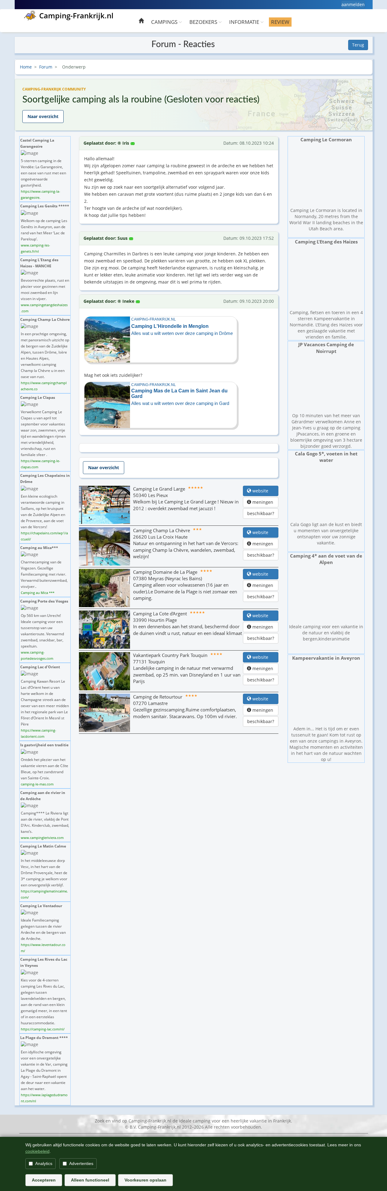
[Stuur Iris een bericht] (132, 141)
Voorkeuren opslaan (145, 1180)
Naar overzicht (43, 116)
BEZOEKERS (203, 21)
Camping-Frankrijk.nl (76, 15)
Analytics (43, 1163)
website (262, 491)
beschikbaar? (260, 513)
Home (26, 67)
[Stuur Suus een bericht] (131, 236)
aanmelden (353, 4)
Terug (358, 45)
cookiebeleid (37, 1151)
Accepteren (44, 1180)
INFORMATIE (244, 21)
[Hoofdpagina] (141, 21)
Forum (45, 67)
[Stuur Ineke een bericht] (138, 299)
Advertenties (81, 1163)
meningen (262, 502)
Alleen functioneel (90, 1180)
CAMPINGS (165, 21)
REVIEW (280, 21)
